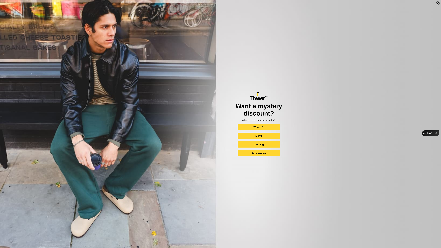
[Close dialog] (438, 2)
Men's (258, 135)
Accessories (259, 153)
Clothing (259, 144)
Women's (258, 127)
